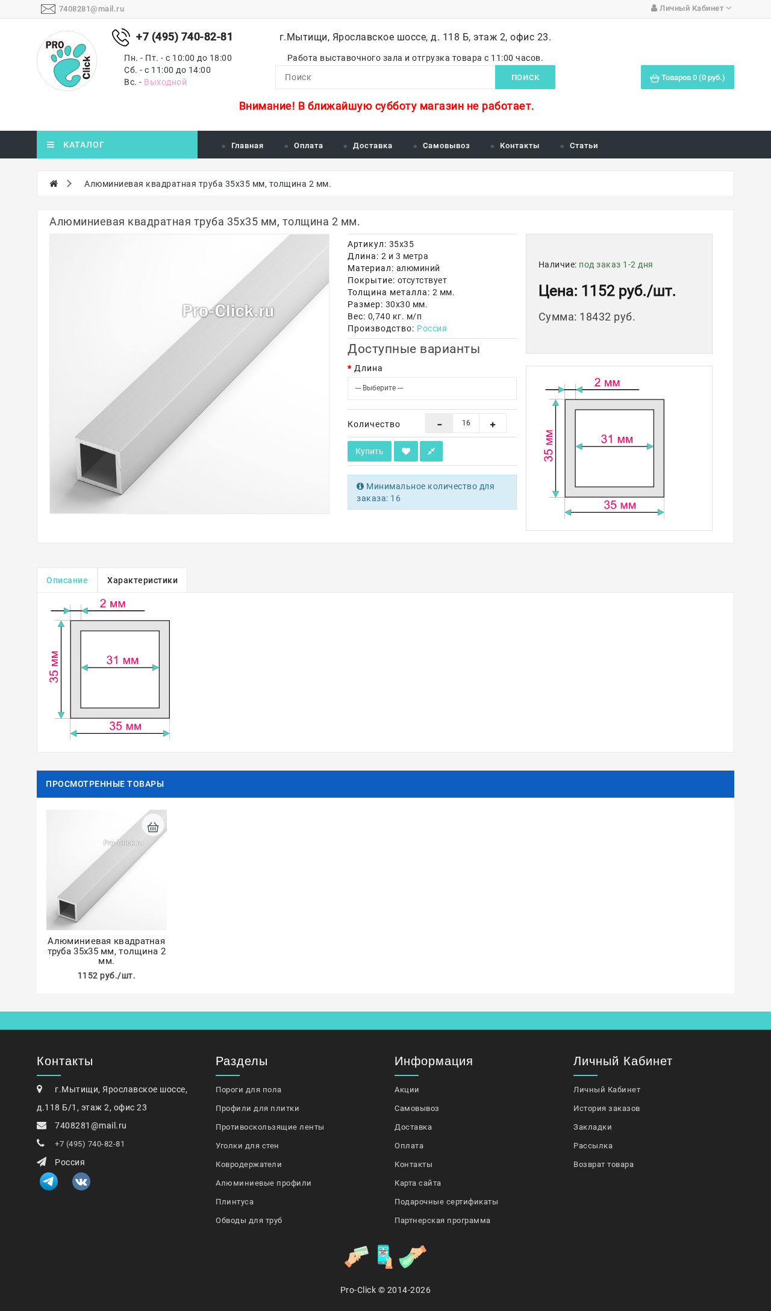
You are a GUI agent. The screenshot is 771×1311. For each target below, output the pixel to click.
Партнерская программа (443, 1220)
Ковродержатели (249, 1164)
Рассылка (593, 1145)
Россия (432, 328)
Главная (247, 145)
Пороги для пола (249, 1089)
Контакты (520, 145)
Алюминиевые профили (264, 1182)
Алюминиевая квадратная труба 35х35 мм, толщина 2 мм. (207, 184)
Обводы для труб (249, 1220)
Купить (369, 451)
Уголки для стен (247, 1145)
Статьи (584, 145)
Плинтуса (235, 1201)
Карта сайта (418, 1182)
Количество (374, 424)
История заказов (606, 1108)
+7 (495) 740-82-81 (90, 1143)
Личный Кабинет (606, 1089)
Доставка (373, 145)
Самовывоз (446, 145)
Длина (368, 368)
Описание (67, 580)
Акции (407, 1089)
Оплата (308, 145)
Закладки (592, 1126)
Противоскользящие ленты (270, 1126)
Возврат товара (603, 1164)
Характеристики (142, 580)
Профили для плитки (257, 1108)
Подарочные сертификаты (446, 1201)
